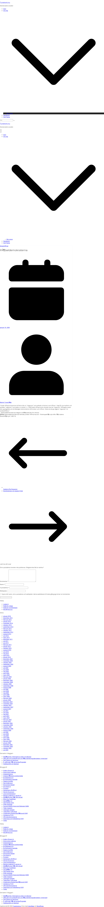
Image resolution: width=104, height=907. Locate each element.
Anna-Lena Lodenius (9, 772)
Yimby (5, 820)
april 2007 (6, 716)
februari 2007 (7, 720)
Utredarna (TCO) (8, 815)
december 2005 (8, 745)
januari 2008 (7, 700)
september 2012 (8, 632)
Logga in (6, 604)
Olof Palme (6, 117)
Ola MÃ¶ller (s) (7, 801)
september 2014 (8, 627)
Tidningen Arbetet (8, 810)
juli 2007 (5, 711)
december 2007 (8, 702)
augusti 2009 (7, 666)
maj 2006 (6, 736)
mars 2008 (6, 696)
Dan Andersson (8, 783)
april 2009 (6, 673)
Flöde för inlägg (8, 606)
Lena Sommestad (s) (9, 794)
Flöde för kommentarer (10, 608)
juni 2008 (6, 691)
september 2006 (8, 728)
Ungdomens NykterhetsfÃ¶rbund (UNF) (15, 813)
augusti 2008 (7, 687)
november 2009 (8, 661)
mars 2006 (6, 739)
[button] (53, 112)
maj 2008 (6, 693)
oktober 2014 (7, 625)
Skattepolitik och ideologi (11, 764)
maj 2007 (6, 714)
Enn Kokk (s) (7, 786)
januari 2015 (7, 621)
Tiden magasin (7, 808)
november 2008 (8, 682)
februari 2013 (7, 629)
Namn (2, 584)
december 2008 (8, 680)
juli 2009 (5, 668)
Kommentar (4, 581)
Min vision (9, 113)
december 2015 (8, 618)
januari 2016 (7, 616)
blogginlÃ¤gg (4, 246)
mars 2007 (6, 718)
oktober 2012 (7, 630)
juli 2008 (5, 689)
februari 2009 (7, 677)
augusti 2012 (7, 634)
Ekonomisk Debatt (9, 785)
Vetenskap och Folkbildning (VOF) (13, 819)
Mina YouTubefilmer (9, 799)
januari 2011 (7, 646)
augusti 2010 (7, 650)
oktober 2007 (7, 705)
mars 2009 (6, 675)
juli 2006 (5, 732)
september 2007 (8, 707)
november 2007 (8, 703)
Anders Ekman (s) (8, 770)
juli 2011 (5, 641)
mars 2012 (6, 637)
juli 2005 (5, 750)
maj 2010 (6, 654)
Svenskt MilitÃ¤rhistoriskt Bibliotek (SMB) (16, 806)
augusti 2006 (7, 730)
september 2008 (8, 686)
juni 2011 (6, 643)
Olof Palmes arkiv (8, 803)
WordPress (40, 906)
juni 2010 (6, 652)
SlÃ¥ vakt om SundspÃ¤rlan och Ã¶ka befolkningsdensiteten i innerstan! (25, 758)
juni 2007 (6, 712)
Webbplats (3, 591)
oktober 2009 (7, 662)
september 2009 (8, 664)
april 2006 (6, 737)
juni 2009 (6, 670)
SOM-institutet (7, 804)
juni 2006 (6, 734)
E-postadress (4, 588)
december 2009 (8, 659)
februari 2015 (7, 620)
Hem (4, 9)
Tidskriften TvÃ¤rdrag (10, 811)
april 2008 (6, 695)
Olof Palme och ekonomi (10, 760)
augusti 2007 (7, 709)
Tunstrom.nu (5, 2)
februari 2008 (7, 698)
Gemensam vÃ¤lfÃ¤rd (9, 790)
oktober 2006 (7, 727)
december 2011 (8, 639)
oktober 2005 (7, 748)
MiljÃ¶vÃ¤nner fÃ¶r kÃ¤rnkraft (13, 797)
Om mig (5, 11)
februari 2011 (7, 645)
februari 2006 (7, 741)
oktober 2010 (7, 648)
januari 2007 (7, 721)
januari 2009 (7, 678)
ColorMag (31, 906)
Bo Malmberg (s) (8, 778)
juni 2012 (6, 636)
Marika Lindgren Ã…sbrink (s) (12, 795)
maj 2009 (6, 671)
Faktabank (6, 115)
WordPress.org (7, 609)
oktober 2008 (7, 684)
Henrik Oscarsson (8, 792)
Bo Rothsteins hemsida (10, 779)
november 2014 (8, 623)
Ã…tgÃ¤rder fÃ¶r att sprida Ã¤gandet (14, 762)
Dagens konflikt (8, 781)
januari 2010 (7, 657)
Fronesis (5, 788)
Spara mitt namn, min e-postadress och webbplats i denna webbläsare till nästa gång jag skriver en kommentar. (36, 594)
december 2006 (8, 723)
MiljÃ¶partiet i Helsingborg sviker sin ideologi (17, 757)
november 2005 (8, 746)
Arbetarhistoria (8, 774)
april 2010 (6, 655)
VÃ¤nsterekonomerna (10, 817)
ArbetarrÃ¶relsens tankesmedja (13, 776)
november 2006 (8, 725)
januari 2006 (7, 743)
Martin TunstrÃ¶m (6, 402)
